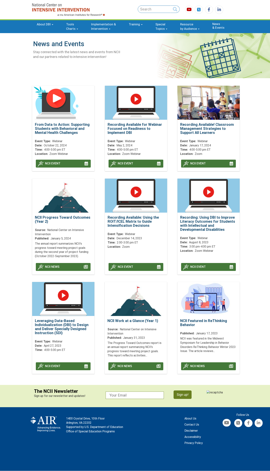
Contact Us (191, 424)
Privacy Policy (193, 443)
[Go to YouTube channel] (189, 10)
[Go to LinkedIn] (218, 10)
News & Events (218, 25)
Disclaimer (191, 430)
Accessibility (192, 437)
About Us (190, 418)
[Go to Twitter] (199, 10)
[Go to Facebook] (208, 10)
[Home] (55, 9)
